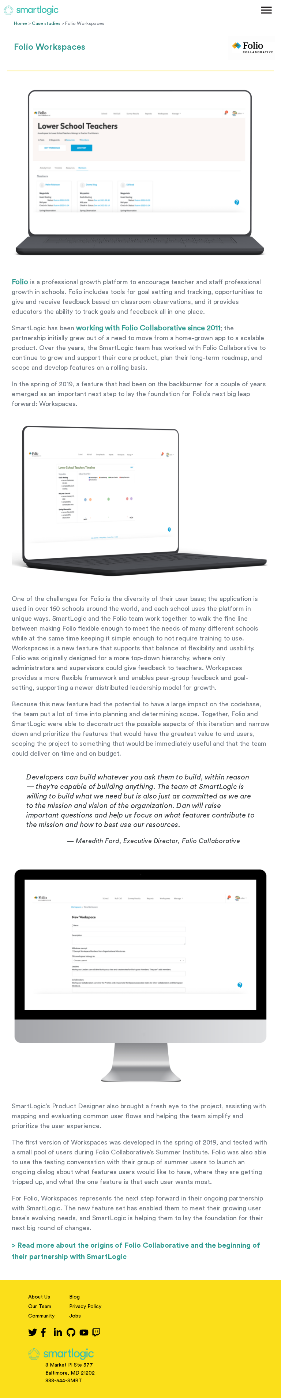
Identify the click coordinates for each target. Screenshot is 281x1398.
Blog (74, 1297)
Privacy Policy (85, 1306)
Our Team (39, 1306)
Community (41, 1316)
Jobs (75, 1316)
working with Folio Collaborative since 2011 (148, 328)
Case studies (46, 23)
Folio (20, 282)
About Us (39, 1297)
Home (20, 23)
